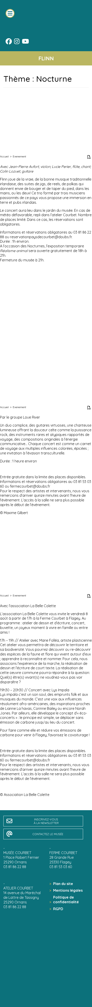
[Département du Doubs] (45, 989)
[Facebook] (9, 42)
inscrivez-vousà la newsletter (46, 821)
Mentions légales (68, 890)
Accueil (4, 156)
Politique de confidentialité (66, 899)
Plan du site (63, 883)
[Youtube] (25, 42)
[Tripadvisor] (35, 42)
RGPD (58, 909)
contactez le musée (47, 834)
